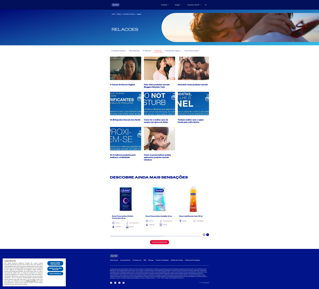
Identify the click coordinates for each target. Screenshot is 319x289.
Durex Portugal (206, 282)
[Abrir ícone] (205, 4)
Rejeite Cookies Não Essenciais (55, 268)
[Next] (207, 234)
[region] (34, 272)
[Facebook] (111, 283)
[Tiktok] (119, 283)
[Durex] (115, 4)
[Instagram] (115, 283)
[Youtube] (123, 283)
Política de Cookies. (31, 281)
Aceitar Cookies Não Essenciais (55, 263)
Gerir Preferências (55, 273)
